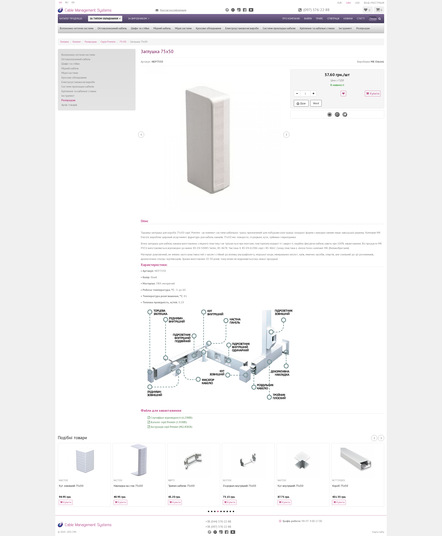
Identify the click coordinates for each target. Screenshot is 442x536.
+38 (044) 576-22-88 (218, 521)
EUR (340, 2)
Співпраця (333, 18)
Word (316, 103)
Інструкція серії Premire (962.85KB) (171, 426)
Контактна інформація (173, 10)
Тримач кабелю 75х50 (127, 485)
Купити (374, 93)
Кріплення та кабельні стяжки (317, 28)
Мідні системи (183, 28)
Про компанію (291, 18)
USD (357, 2)
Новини (348, 18)
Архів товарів (69, 105)
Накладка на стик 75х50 (73, 485)
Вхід (366, 2)
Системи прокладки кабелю (279, 28)
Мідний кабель (162, 28)
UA (60, 2)
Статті (361, 18)
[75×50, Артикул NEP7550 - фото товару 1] (214, 139)
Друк (302, 103)
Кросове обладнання (208, 28)
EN (73, 2)
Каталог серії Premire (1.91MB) (168, 422)
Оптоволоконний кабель (112, 28)
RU (66, 2)
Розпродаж (363, 28)
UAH (348, 2)
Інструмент (345, 28)
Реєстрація (377, 2)
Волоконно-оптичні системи (76, 28)
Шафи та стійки (140, 28)
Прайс (319, 18)
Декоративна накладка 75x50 (350, 485)
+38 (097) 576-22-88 (218, 527)
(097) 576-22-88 (316, 9)
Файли (308, 18)
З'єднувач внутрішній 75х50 (184, 485)
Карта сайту (378, 531)
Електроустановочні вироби (242, 28)
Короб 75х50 (286, 485)
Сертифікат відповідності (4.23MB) (171, 417)
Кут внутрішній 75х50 (236, 485)
